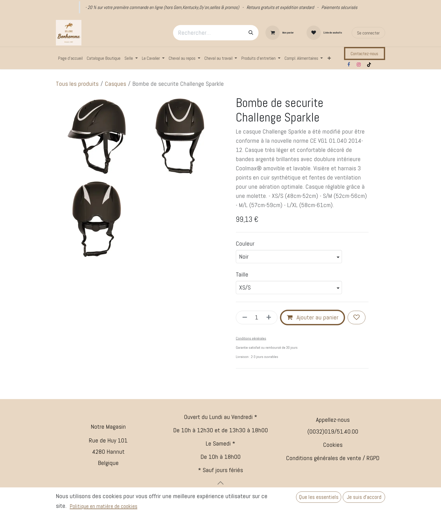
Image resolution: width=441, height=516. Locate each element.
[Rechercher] (251, 32)
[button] (220, 483)
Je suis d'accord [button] (364, 497)
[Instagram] (358, 64)
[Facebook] (348, 64)
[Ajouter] (270, 317)
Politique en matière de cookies (103, 506)
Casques (115, 84)
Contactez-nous (364, 53)
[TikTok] (369, 64)
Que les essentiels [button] (318, 497)
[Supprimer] (243, 317)
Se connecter (368, 33)
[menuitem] (70, 58)
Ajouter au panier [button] (316, 317)
